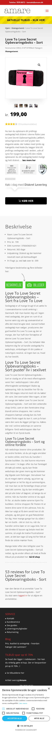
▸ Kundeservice (12, 621)
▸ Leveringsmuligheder (16, 628)
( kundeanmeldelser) (27, 124)
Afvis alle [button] (39, 718)
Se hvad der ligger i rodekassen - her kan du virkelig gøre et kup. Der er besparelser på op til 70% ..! (25, 662)
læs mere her (29, 160)
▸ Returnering (11, 632)
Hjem (7, 28)
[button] (39, 65)
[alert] (26, 709)
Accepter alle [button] (15, 718)
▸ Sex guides (11, 625)
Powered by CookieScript (26, 730)
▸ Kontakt (9, 618)
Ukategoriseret (17, 28)
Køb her (27, 201)
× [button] (49, 689)
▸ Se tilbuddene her (14, 672)
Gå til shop (34, 557)
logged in (22, 595)
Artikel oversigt (12, 680)
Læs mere (23, 703)
